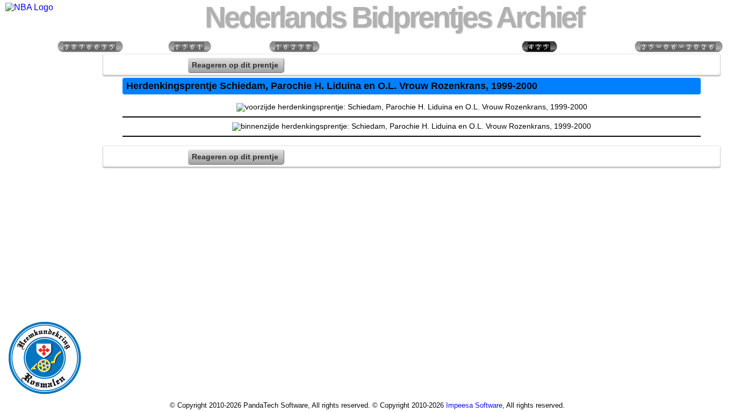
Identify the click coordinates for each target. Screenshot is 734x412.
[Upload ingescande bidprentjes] (44, 180)
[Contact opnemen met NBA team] (44, 157)
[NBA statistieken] (44, 111)
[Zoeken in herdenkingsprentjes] (44, 249)
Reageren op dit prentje (235, 65)
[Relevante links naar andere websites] (44, 203)
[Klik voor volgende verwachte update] (678, 45)
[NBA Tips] (44, 134)
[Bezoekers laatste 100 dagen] (189, 45)
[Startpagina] (44, 65)
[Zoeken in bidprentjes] (44, 88)
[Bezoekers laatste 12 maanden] (90, 45)
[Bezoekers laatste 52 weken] (294, 45)
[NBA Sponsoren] (44, 295)
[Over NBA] (29, 7)
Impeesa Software (474, 405)
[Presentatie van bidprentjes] (44, 226)
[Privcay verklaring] (44, 272)
